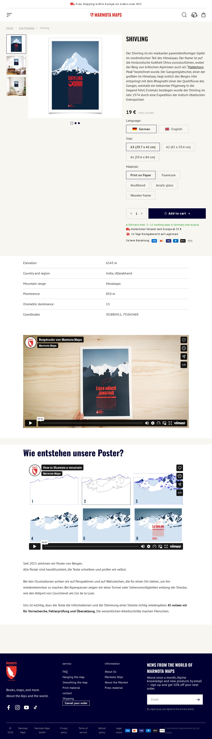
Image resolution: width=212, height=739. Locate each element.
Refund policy (102, 730)
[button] (9, 15)
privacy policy (187, 708)
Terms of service (83, 730)
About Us (110, 671)
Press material (114, 688)
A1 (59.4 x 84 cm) (142, 157)
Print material (71, 688)
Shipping (68, 698)
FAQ (65, 671)
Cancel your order (76, 703)
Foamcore (169, 175)
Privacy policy (64, 730)
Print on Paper (140, 175)
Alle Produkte (26, 28)
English (176, 129)
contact (67, 693)
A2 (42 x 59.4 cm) (178, 147)
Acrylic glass (164, 185)
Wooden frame (140, 195)
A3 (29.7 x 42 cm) (142, 147)
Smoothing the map (75, 682)
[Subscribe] (198, 699)
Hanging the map (73, 677)
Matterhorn (196, 67)
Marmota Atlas (114, 677)
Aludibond (137, 185)
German (144, 129)
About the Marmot (116, 682)
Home (9, 28)
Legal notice (119, 730)
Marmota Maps (23, 730)
